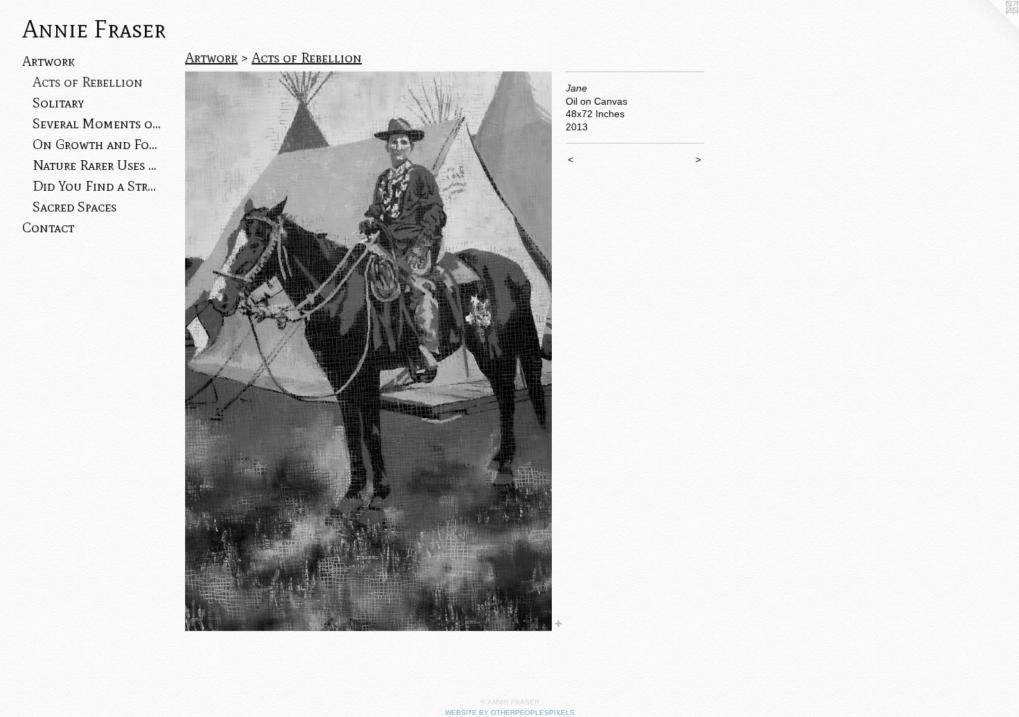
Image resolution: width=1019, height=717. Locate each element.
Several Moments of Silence (97, 123)
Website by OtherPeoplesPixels (510, 712)
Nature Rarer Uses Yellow (97, 165)
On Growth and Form (97, 144)
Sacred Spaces (74, 206)
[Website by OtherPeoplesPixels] (991, 27)
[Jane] (368, 351)
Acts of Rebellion (88, 82)
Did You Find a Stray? (97, 186)
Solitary (58, 102)
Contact (48, 227)
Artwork (48, 61)
